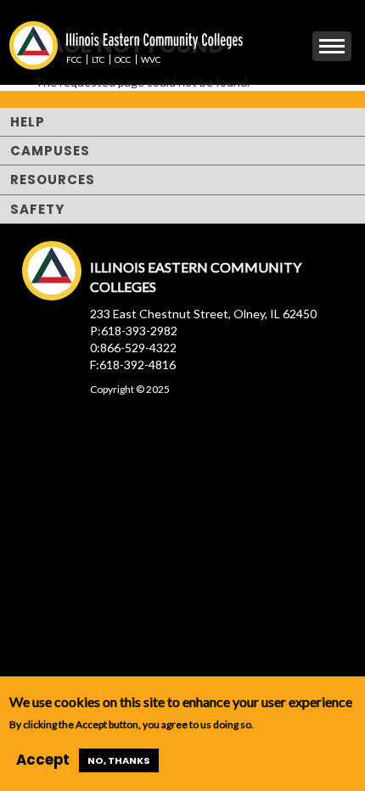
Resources (52, 179)
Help (27, 122)
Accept (43, 759)
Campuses (50, 151)
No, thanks (118, 760)
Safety (37, 209)
